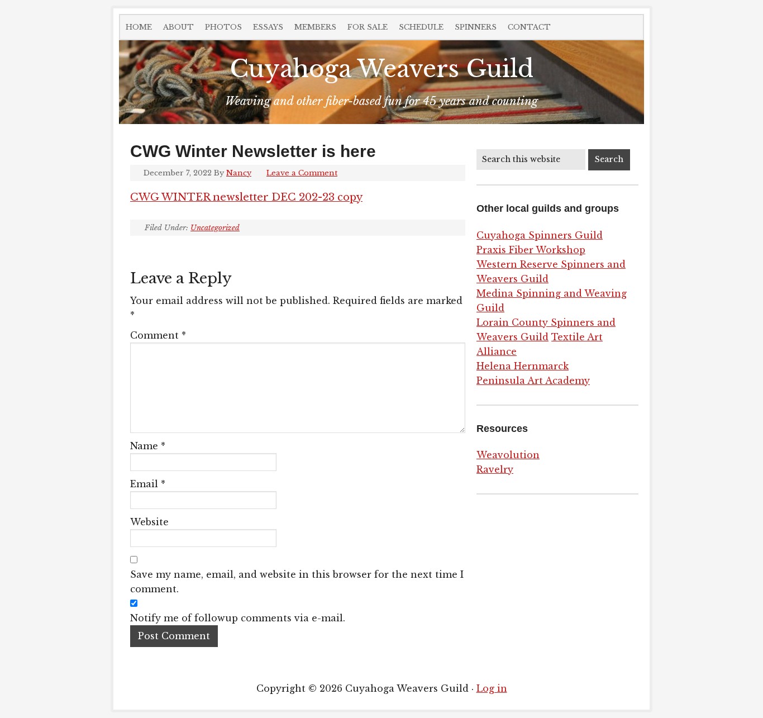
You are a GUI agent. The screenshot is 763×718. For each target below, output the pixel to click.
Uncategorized (215, 227)
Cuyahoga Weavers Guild (381, 68)
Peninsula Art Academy (533, 380)
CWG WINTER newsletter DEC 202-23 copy (246, 197)
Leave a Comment (301, 173)
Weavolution (508, 454)
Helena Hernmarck (522, 366)
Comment (158, 335)
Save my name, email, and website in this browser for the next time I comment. (297, 582)
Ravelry (494, 469)
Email (147, 483)
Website (149, 521)
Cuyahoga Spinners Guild (539, 235)
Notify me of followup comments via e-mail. (237, 618)
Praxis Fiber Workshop (530, 249)
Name (147, 445)
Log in (491, 688)
